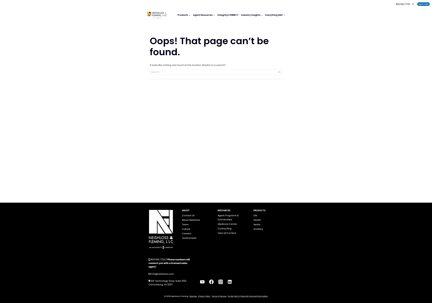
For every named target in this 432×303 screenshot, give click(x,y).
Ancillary (258, 229)
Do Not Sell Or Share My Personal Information (248, 296)
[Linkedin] (229, 281)
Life (255, 215)
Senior (257, 224)
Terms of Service (219, 296)
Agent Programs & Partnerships (228, 217)
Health (257, 220)
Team (185, 224)
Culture (186, 229)
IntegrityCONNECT (228, 15)
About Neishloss (191, 220)
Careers (186, 233)
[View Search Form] (413, 4)
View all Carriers (227, 233)
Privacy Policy (204, 296)
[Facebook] (211, 281)
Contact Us (188, 215)
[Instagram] (220, 281)
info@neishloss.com (162, 274)
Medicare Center (227, 224)
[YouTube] (202, 281)
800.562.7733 (403, 4)
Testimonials (189, 238)
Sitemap (193, 296)
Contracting (225, 228)
